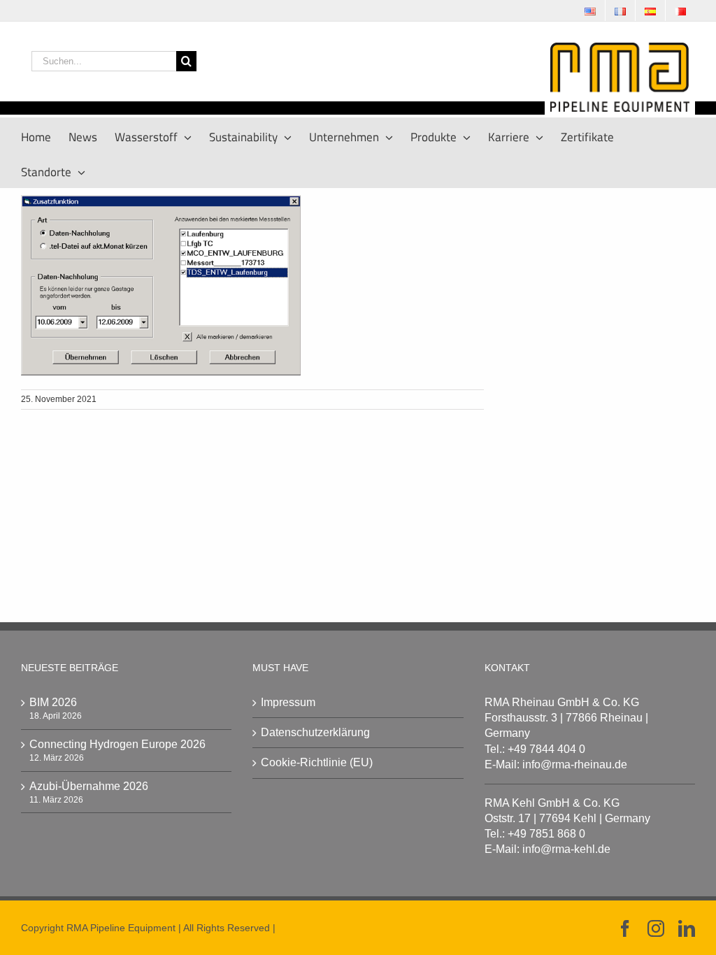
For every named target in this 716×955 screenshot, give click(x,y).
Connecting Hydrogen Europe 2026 (117, 744)
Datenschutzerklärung (315, 732)
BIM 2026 (53, 702)
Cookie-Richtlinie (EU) (317, 762)
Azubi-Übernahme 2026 (88, 786)
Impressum (288, 702)
